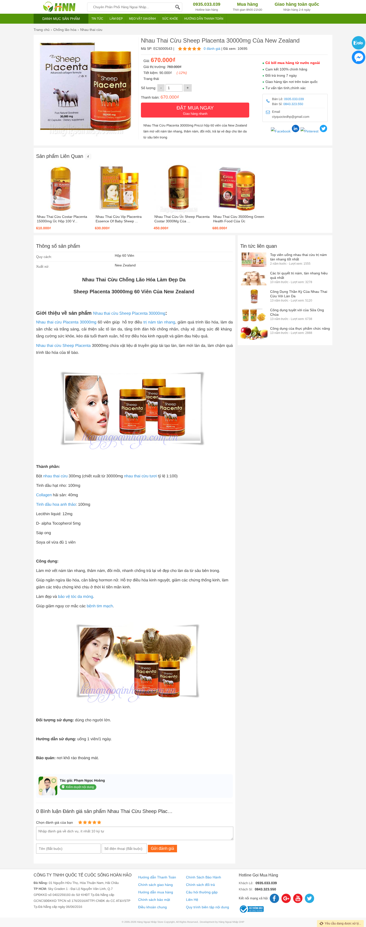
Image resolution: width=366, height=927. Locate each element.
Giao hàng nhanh (195, 110)
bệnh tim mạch (100, 606)
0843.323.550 (293, 104)
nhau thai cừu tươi (140, 476)
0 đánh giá (212, 49)
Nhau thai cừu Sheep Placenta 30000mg (129, 313)
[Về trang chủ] (59, 7)
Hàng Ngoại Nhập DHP (231, 922)
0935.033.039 (294, 99)
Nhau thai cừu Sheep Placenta (63, 346)
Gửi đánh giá (162, 848)
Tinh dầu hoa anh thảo (56, 504)
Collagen (44, 495)
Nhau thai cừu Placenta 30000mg (66, 322)
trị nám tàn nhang (159, 322)
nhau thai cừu (55, 476)
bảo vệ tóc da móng (75, 597)
